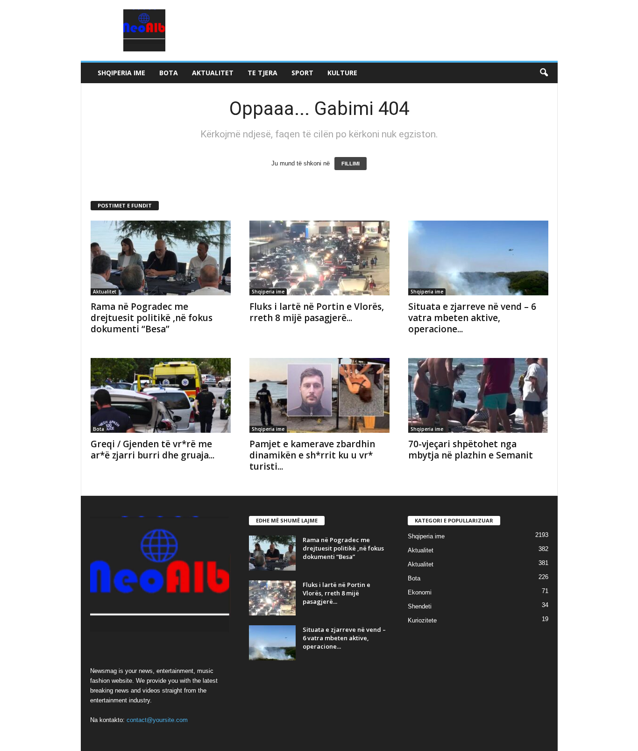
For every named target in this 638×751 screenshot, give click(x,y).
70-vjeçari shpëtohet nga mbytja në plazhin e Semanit (470, 449)
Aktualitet (213, 72)
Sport (302, 72)
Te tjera (262, 72)
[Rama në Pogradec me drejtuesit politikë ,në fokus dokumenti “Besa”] (161, 258)
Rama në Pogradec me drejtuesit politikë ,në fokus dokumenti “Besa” (152, 317)
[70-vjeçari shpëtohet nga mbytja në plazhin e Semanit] (478, 395)
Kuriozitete (422, 620)
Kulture (342, 72)
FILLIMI (350, 163)
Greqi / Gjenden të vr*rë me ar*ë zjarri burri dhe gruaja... (152, 449)
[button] (543, 73)
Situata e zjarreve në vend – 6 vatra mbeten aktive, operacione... (472, 317)
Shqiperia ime (121, 72)
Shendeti (420, 606)
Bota (168, 72)
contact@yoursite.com (157, 719)
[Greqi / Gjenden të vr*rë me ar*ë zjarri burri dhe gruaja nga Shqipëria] (161, 395)
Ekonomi (420, 592)
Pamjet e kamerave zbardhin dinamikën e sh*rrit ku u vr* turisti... (312, 455)
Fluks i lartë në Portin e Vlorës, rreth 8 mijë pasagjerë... (316, 312)
